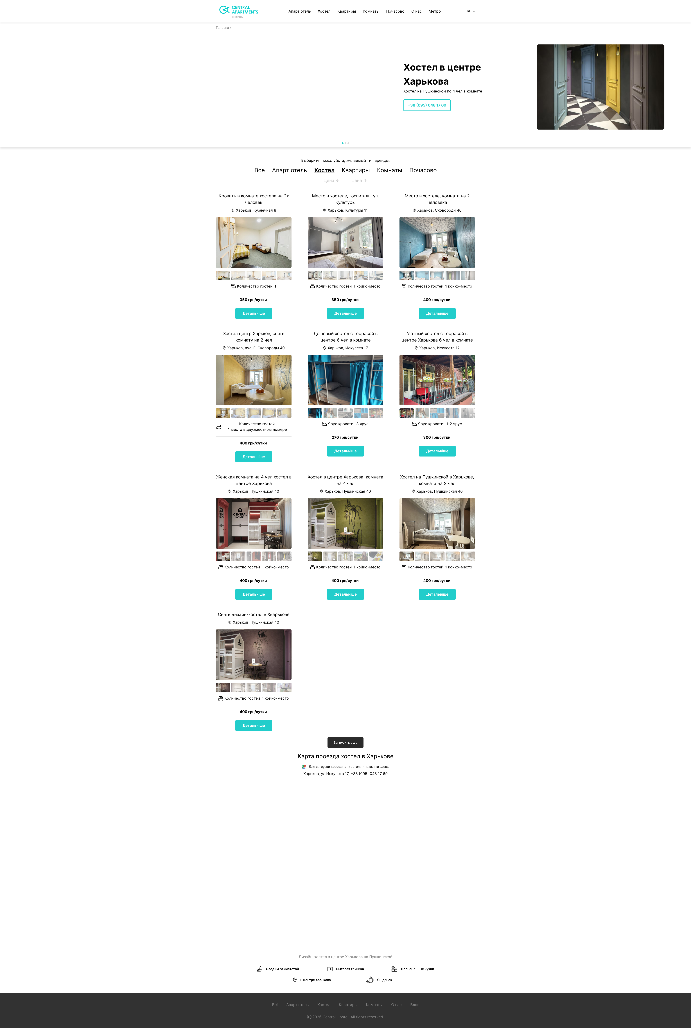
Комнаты (371, 11)
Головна (222, 28)
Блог (414, 1004)
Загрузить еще (346, 742)
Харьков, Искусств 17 (348, 348)
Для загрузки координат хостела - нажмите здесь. (349, 767)
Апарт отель (299, 11)
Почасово (395, 11)
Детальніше (254, 313)
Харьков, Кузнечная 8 (256, 210)
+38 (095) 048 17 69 (238, 105)
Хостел (324, 11)
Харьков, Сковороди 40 (439, 210)
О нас (416, 11)
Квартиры (346, 11)
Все (259, 170)
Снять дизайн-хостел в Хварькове (254, 614)
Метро (435, 11)
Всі (275, 1004)
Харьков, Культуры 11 (348, 210)
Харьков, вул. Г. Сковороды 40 (256, 348)
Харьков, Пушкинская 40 (256, 491)
